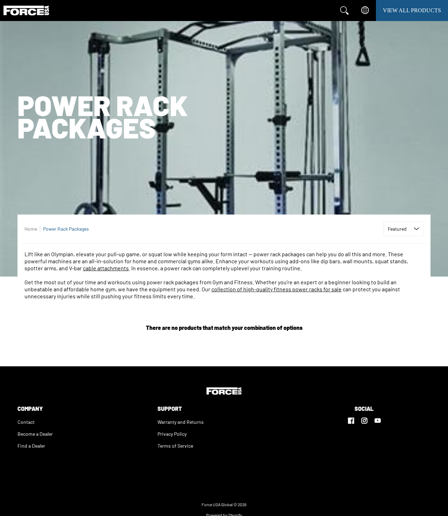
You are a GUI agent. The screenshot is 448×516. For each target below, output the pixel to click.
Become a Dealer (35, 434)
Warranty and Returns (181, 422)
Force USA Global (217, 504)
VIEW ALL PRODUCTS (412, 10)
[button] (351, 417)
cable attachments (106, 268)
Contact (26, 422)
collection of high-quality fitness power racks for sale (276, 289)
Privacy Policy (172, 434)
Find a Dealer (31, 446)
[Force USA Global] (26, 10)
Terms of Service (175, 446)
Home (30, 229)
